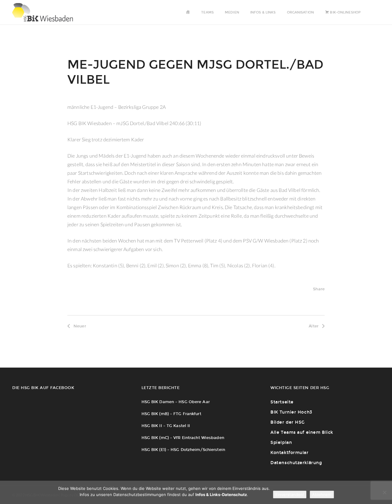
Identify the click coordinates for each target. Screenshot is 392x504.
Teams (207, 12)
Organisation (300, 12)
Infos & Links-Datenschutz (221, 494)
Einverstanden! (289, 494)
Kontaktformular (289, 452)
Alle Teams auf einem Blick (301, 432)
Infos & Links (263, 12)
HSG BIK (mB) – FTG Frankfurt (171, 413)
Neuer (80, 326)
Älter (313, 326)
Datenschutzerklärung (296, 462)
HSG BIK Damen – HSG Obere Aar (175, 401)
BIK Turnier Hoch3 (291, 412)
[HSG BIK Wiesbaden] (45, 12)
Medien (232, 12)
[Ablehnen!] (384, 492)
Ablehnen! (322, 494)
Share (319, 289)
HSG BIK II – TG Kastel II (165, 425)
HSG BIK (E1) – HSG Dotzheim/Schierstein (183, 449)
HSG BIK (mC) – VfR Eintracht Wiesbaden (182, 437)
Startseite (282, 402)
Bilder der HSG (287, 422)
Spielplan (281, 442)
